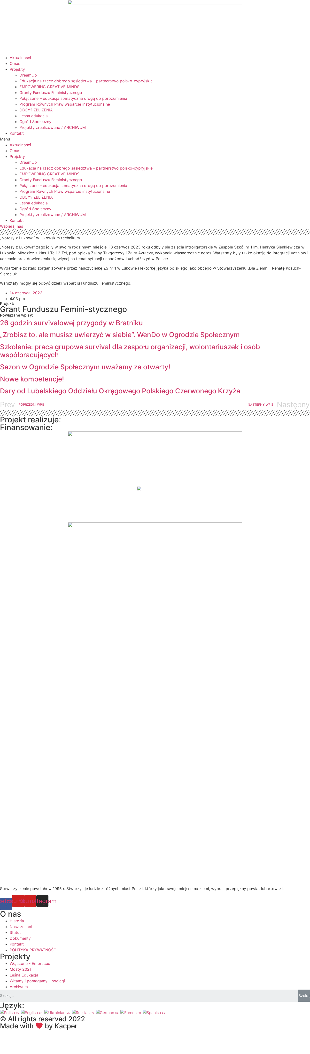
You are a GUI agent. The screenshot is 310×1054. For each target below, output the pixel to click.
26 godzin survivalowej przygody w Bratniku (71, 323)
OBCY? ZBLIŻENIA (36, 110)
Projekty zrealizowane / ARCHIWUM (52, 127)
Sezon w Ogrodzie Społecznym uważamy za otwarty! (85, 367)
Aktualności (20, 57)
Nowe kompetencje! (32, 379)
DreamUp (28, 75)
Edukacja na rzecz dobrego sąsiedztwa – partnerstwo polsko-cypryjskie (86, 80)
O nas (15, 63)
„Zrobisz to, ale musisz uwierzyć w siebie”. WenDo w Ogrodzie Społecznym (120, 335)
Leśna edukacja (33, 115)
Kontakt (17, 133)
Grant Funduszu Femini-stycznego (63, 309)
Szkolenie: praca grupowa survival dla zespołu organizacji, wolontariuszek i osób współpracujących (130, 351)
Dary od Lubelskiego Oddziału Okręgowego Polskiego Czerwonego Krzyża (120, 391)
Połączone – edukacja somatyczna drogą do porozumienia (73, 98)
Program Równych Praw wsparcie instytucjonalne (64, 104)
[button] (155, 139)
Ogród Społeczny (35, 121)
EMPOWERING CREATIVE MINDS (49, 86)
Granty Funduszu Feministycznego (50, 92)
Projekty (17, 69)
